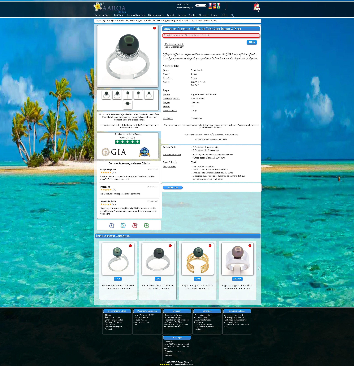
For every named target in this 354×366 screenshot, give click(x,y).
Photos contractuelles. (204, 325)
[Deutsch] (210, 8)
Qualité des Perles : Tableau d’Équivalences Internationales (211, 135)
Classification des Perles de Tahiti (211, 140)
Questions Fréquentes (114, 322)
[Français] (210, 5)
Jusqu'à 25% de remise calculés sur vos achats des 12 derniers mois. (177, 346)
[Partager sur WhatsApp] (143, 228)
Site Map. (168, 356)
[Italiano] (218, 5)
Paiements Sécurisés (147, 311)
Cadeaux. (168, 342)
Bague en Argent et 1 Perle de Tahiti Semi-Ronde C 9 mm (190, 21)
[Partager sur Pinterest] (132, 228)
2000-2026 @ (177, 363)
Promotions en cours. (174, 351)
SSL (136, 325)
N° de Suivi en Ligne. (173, 318)
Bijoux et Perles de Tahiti (122, 21)
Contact (108, 325)
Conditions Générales (114, 320)
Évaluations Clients (112, 318)
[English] (214, 5)
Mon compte (183, 5)
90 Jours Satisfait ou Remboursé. (202, 321)
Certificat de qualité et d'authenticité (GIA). (203, 316)
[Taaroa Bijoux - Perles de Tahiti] (110, 13)
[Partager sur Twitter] (121, 228)
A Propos (108, 315)
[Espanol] (214, 8)
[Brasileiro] (218, 8)
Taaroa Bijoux (102, 21)
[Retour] (172, 189)
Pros (114, 325)
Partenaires (109, 329)
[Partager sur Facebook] (112, 228)
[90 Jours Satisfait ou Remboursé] (144, 157)
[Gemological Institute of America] (114, 156)
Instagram (118, 327)
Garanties (207, 311)
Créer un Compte (185, 8)
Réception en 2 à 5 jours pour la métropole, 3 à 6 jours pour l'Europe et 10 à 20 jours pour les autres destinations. (176, 323)
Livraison (177, 311)
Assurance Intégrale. (173, 315)
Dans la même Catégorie (113, 235)
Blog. (167, 353)
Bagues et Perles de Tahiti (148, 21)
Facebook (109, 327)
